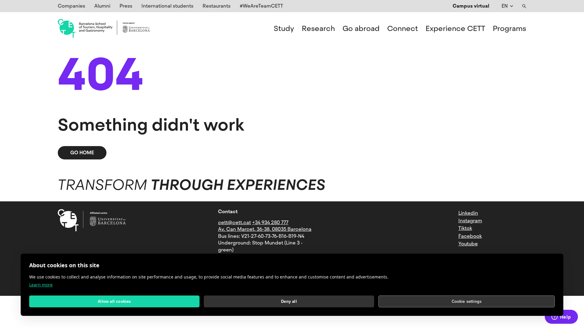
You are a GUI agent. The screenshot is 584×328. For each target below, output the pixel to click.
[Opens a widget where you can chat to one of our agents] (561, 317)
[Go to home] (104, 28)
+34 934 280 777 (270, 222)
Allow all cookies (114, 301)
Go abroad (361, 28)
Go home (82, 152)
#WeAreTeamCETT (261, 6)
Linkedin (468, 213)
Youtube (468, 244)
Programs (509, 28)
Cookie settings (467, 301)
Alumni (102, 6)
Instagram (470, 220)
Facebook (470, 236)
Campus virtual (471, 6)
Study (284, 28)
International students (167, 6)
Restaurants (217, 6)
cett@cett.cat (234, 222)
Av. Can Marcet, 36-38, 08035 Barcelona (264, 229)
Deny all (289, 301)
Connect (402, 28)
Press (126, 6)
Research (318, 28)
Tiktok (465, 228)
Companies (71, 6)
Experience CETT (455, 28)
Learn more (41, 285)
